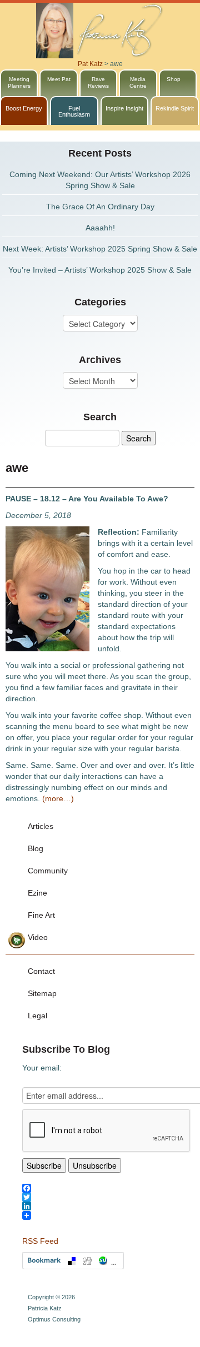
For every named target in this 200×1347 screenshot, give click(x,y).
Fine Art (41, 915)
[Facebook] (111, 1188)
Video (38, 937)
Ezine (37, 892)
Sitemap (42, 993)
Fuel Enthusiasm (74, 111)
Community (48, 870)
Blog (35, 848)
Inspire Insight (124, 108)
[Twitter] (111, 1197)
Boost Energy (24, 108)
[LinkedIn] (111, 1206)
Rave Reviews (98, 82)
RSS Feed (40, 1241)
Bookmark (73, 1260)
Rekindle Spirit (175, 108)
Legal (37, 1015)
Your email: (42, 1067)
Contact (41, 971)
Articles (40, 826)
